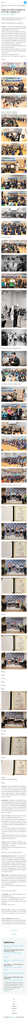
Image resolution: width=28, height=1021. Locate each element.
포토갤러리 (14, 1006)
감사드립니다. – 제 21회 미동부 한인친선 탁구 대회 (13, 965)
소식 (14, 1001)
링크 (14, 1011)
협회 (14, 1004)
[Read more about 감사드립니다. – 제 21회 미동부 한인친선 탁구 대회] (14, 961)
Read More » (6, 957)
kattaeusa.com (12, 1017)
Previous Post (14, 930)
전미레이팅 (14, 1008)
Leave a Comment (7, 952)
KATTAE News (5, 14)
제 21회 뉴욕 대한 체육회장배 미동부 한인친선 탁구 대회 (14, 950)
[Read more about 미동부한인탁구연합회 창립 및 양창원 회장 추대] (14, 973)
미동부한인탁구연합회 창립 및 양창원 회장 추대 (13, 978)
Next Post (14, 934)
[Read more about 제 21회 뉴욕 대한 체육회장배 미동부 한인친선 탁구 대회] (14, 946)
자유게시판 (14, 1013)
